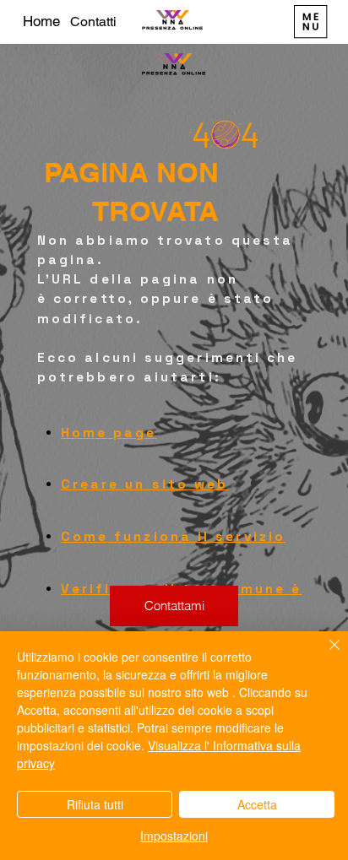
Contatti (93, 22)
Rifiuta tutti (95, 804)
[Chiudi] (324, 655)
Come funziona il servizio (173, 536)
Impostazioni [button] (174, 835)
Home (41, 21)
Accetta (257, 804)
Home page (109, 433)
